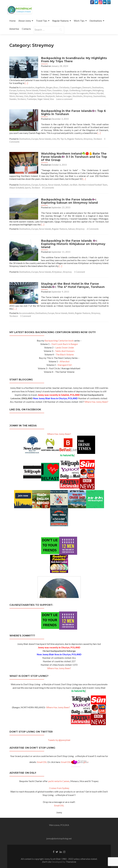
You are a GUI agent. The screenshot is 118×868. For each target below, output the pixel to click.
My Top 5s (61, 138)
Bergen (49, 87)
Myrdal (100, 93)
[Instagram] (100, 2)
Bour (55, 87)
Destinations (96, 20)
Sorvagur (67, 96)
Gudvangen (86, 90)
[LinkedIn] (105, 2)
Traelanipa (32, 99)
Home (12, 20)
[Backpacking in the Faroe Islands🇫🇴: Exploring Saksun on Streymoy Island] (23, 208)
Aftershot (65, 361)
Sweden (12, 99)
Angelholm (40, 87)
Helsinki (22, 93)
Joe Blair (73, 184)
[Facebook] (92, 2)
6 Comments (93, 228)
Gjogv (65, 90)
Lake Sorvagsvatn (80, 93)
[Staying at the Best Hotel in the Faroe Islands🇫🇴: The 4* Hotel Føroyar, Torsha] (23, 292)
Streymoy (87, 96)
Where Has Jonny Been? (96, 401)
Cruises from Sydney (59, 788)
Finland (42, 90)
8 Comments (48, 187)
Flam (49, 90)
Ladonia (67, 93)
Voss (52, 99)
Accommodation (26, 87)
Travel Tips (41, 20)
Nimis (12, 96)
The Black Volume (65, 354)
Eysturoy (21, 90)
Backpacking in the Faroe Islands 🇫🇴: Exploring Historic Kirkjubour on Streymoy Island (73, 244)
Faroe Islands (32, 90)
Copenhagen (75, 87)
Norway (19, 96)
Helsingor (13, 93)
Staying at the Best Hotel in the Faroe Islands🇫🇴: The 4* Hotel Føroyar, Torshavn (73, 285)
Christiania (64, 87)
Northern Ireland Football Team (92, 184)
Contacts (26, 28)
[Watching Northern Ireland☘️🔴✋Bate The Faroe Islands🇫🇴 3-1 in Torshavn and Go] (23, 162)
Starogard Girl (65, 364)
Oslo (26, 96)
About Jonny (24, 20)
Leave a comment (64, 99)
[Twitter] (96, 2)
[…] (26, 83)
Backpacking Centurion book (59, 340)
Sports (28, 187)
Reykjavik (50, 96)
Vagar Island (43, 99)
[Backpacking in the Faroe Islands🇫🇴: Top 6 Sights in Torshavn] (23, 119)
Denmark (86, 87)
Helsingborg (97, 90)
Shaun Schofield (16, 187)
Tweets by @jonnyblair (59, 740)
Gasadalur (57, 90)
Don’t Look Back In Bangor (65, 344)
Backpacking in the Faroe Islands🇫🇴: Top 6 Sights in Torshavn (73, 112)
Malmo (92, 93)
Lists (54, 138)
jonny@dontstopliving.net (59, 838)
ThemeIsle (71, 861)
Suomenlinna (99, 96)
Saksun (59, 96)
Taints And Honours (65, 351)
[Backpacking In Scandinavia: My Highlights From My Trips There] (23, 67)
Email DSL (42, 762)
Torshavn (21, 99)
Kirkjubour (57, 93)
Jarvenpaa (47, 93)
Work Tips (79, 20)
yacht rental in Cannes (59, 781)
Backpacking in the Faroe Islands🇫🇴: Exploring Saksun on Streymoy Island (69, 201)
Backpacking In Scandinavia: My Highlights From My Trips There (74, 59)
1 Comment (79, 271)
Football (64, 184)
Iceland (37, 93)
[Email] (109, 2)
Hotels (30, 93)
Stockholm (77, 96)
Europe (12, 90)
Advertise (14, 28)
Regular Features (60, 20)
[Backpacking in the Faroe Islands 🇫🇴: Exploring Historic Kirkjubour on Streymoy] (23, 249)
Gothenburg (74, 90)
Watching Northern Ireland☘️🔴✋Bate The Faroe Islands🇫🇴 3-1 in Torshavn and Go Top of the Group (74, 157)
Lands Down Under (64, 347)
